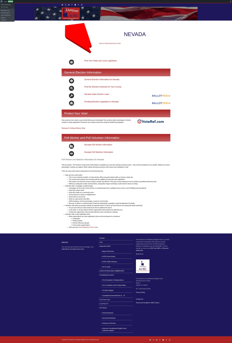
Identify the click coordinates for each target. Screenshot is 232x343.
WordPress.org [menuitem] (5, 10)
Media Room (139, 254)
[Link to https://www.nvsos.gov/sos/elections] (71, 80)
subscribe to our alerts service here (73, 249)
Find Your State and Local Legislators (100, 61)
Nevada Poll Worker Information (98, 145)
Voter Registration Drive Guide (88, 227)
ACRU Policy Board (108, 256)
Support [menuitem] (3, 17)
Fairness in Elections (109, 323)
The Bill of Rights (107, 290)
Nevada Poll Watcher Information (98, 152)
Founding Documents (107, 275)
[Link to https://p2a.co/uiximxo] (71, 62)
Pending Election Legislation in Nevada (101, 101)
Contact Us (139, 299)
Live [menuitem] (11, 1)
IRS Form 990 (155, 248)
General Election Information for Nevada (101, 79)
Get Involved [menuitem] (4, 7)
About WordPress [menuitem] (6, 4)
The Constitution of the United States (114, 285)
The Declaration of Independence (113, 280)
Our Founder (106, 267)
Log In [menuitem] (5, 1)
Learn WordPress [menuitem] (6, 15)
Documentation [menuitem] (5, 13)
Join (101, 242)
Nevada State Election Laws (96, 94)
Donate (102, 238)
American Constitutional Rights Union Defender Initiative (114, 329)
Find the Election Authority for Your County (102, 87)
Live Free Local (105, 299)
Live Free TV (104, 303)
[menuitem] (1, 1)
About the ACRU (105, 246)
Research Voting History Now (73, 128)
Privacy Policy (140, 292)
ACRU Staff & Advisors (109, 261)
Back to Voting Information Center (110, 43)
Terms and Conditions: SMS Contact (147, 302)
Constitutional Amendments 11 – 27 (113, 295)
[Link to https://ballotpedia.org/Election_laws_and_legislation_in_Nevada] (71, 95)
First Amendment (107, 313)
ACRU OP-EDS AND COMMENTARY (112, 271)
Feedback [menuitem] (3, 20)
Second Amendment (108, 318)
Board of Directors (108, 251)
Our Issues (103, 308)
